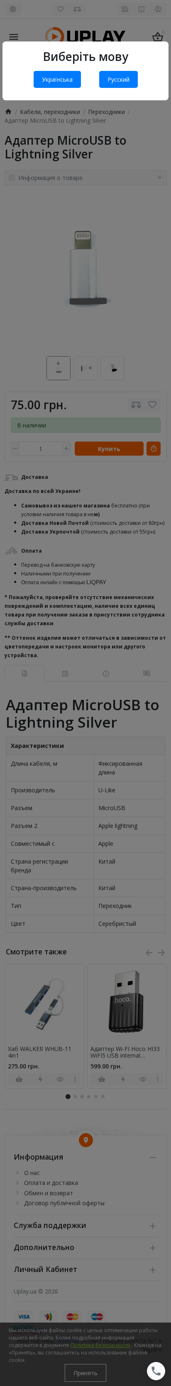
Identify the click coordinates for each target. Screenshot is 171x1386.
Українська (57, 79)
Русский (118, 79)
